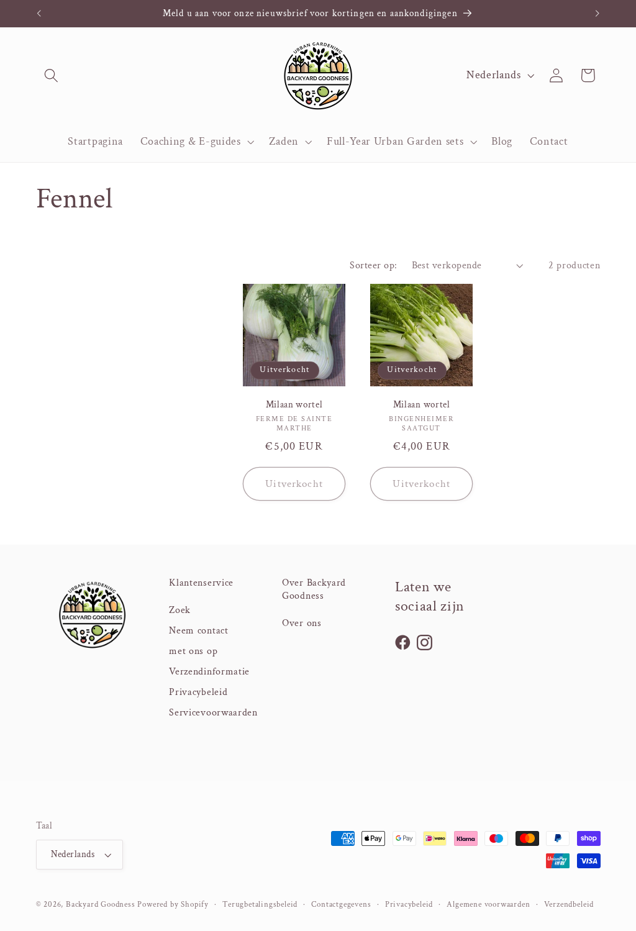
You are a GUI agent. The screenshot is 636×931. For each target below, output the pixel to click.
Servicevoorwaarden (213, 712)
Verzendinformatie (209, 671)
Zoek (180, 610)
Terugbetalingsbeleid (260, 904)
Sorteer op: (373, 265)
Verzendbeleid (569, 904)
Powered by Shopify (173, 904)
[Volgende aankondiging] (597, 13)
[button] (52, 75)
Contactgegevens (341, 904)
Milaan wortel (294, 405)
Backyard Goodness (100, 904)
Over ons (302, 623)
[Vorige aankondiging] (38, 13)
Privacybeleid (198, 692)
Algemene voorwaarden (488, 904)
